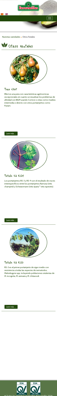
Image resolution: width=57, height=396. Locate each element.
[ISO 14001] (35, 388)
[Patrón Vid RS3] (28, 242)
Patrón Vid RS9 (14, 176)
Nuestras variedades (11, 37)
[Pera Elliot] (28, 69)
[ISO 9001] (21, 388)
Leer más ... (11, 133)
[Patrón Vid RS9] (28, 156)
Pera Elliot (10, 89)
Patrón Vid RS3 (13, 262)
